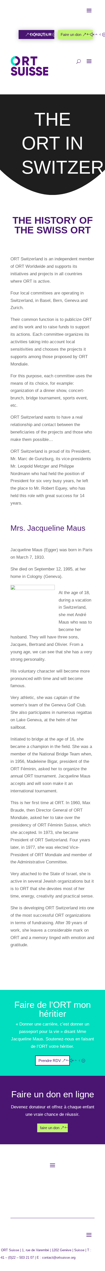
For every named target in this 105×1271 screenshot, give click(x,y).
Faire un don (71, 34)
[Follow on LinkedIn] (51, 1195)
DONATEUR (40, 34)
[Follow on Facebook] (28, 1184)
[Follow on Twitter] (39, 1184)
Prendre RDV (49, 1060)
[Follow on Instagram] (50, 1184)
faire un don (49, 1128)
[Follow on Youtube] (67, 1184)
